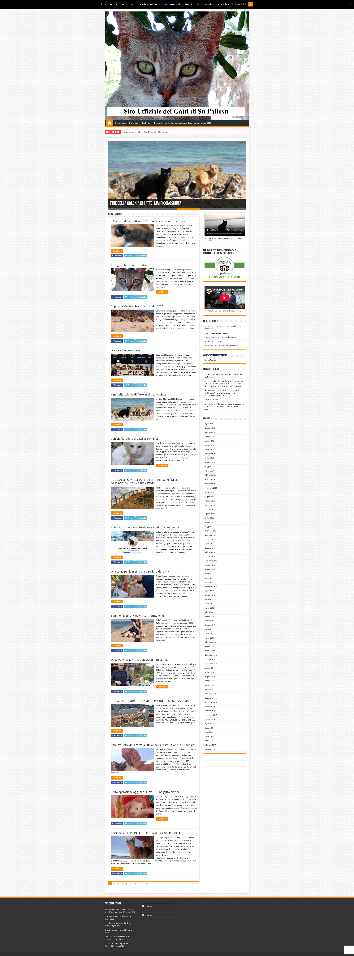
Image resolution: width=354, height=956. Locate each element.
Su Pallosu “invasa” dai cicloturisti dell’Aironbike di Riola (144, 132)
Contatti (158, 123)
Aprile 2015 (209, 736)
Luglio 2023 (209, 492)
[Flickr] (242, 9)
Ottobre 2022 (210, 509)
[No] (350, 4)
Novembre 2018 (211, 587)
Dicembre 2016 (211, 651)
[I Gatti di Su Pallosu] (177, 63)
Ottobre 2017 (210, 621)
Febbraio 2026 (210, 432)
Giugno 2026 (210, 428)
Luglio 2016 (209, 672)
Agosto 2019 (210, 565)
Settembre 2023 (211, 488)
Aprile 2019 (209, 578)
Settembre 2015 (211, 715)
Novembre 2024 (211, 454)
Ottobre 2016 (210, 659)
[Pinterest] (240, 9)
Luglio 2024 (209, 458)
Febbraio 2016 (210, 694)
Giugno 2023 (210, 497)
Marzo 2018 (209, 608)
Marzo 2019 (209, 582)
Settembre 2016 (211, 664)
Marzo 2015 (209, 741)
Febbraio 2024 (210, 475)
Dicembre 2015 (211, 702)
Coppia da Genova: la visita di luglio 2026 (137, 306)
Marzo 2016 (209, 689)
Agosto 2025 (210, 441)
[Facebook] (234, 9)
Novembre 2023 (211, 484)
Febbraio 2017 (210, 642)
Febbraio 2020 (210, 552)
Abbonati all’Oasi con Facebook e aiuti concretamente (145, 527)
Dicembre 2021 (211, 531)
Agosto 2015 (210, 719)
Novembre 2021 (211, 535)
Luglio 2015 (209, 724)
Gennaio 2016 (210, 698)
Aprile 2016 (209, 685)
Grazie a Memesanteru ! (126, 350)
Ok (251, 4)
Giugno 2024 (210, 462)
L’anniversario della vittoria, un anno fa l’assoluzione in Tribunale (152, 745)
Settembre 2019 (211, 561)
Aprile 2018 (209, 604)
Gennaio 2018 (210, 616)
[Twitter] (237, 9)
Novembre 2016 (211, 655)
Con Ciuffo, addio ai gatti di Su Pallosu (140, 203)
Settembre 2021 (211, 539)
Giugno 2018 (210, 595)
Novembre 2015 (211, 706)
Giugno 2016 (210, 676)
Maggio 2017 (210, 629)
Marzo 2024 (209, 471)
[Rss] (232, 9)
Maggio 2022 (210, 527)
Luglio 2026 (209, 424)
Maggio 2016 (210, 681)
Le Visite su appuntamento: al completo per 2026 (188, 123)
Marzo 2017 (209, 638)
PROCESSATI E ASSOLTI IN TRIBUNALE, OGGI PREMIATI (145, 833)
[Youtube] (245, 9)
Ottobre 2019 (210, 557)
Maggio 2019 (210, 574)
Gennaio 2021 (210, 548)
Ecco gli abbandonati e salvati (130, 265)
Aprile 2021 (209, 544)
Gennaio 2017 (210, 646)
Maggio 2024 (210, 467)
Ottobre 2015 (210, 711)
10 (135, 884)
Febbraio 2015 (210, 745)
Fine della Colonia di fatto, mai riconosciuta (138, 394)
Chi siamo (134, 123)
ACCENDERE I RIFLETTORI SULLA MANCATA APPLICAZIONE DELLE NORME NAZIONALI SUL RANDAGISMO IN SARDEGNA (224, 383)
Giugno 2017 (210, 625)
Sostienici (146, 123)
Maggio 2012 (210, 749)
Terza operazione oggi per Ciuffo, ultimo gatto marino (145, 792)
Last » (146, 884)
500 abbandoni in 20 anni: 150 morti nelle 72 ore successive (148, 221)
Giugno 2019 (210, 569)
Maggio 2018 (210, 599)
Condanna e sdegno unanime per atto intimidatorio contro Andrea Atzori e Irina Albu (224, 406)
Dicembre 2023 (211, 479)
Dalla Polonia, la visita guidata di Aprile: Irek (139, 659)
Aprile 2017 (209, 634)
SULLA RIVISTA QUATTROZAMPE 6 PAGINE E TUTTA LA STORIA (150, 701)
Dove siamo (120, 123)
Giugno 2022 (210, 522)
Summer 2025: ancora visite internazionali (138, 615)
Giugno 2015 (210, 728)
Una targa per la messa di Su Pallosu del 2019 (140, 571)
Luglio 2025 (209, 445)
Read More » (117, 251)
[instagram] (248, 9)
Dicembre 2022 (211, 505)
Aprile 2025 (209, 449)
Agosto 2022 (210, 514)
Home (109, 122)
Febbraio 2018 (210, 612)
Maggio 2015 (210, 732)
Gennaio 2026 (210, 437)
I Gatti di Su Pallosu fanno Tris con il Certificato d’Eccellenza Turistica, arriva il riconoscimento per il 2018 (222, 392)
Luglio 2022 (209, 518)
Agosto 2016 (210, 668)
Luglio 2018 (209, 591)
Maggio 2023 (210, 501)
